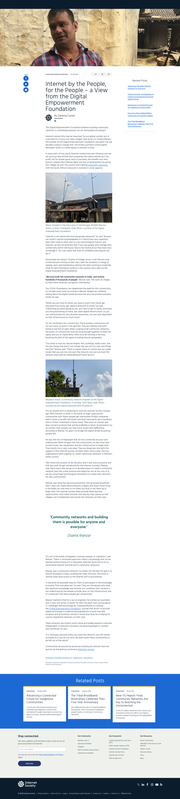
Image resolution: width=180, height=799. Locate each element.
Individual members (85, 743)
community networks (98, 165)
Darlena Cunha (66, 116)
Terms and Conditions (47, 754)
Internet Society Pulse (116, 752)
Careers (106, 793)
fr (102, 74)
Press (142, 755)
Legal (64, 793)
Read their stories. (86, 649)
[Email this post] (26, 89)
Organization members (86, 753)
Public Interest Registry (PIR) (119, 745)
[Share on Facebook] (26, 78)
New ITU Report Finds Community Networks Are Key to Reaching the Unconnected (132, 700)
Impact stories (145, 749)
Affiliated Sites (126, 793)
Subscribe (29, 763)
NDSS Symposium (115, 758)
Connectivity (78, 658)
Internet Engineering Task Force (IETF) (120, 741)
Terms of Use (55, 793)
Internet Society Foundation (119, 749)
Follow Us (114, 793)
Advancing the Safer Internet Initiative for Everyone (139, 87)
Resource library (146, 752)
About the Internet (146, 740)
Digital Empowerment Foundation (65, 608)
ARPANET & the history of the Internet (150, 744)
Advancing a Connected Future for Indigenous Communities (140, 106)
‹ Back (26, 75)
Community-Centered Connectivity (59, 658)
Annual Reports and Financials (79, 793)
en (96, 74)
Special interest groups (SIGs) (88, 750)
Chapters (81, 746)
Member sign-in (83, 740)
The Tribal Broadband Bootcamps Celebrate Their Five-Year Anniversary (141, 124)
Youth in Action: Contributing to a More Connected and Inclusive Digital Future (141, 97)
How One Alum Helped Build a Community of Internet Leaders (140, 114)
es (108, 74)
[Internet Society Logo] (27, 784)
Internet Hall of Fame (116, 755)
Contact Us (97, 793)
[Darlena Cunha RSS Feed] (55, 121)
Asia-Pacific (88, 658)
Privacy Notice (43, 793)
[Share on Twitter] (26, 84)
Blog (141, 758)
